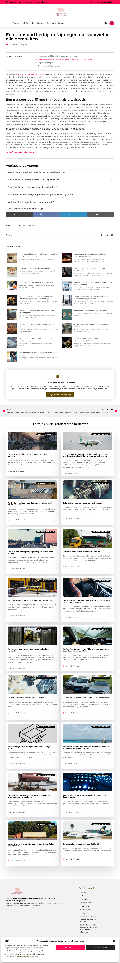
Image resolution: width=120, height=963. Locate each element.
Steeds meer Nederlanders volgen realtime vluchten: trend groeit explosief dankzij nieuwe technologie (86, 455)
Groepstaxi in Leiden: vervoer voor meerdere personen (27, 455)
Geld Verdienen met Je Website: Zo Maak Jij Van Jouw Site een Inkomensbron (88, 928)
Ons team (51, 23)
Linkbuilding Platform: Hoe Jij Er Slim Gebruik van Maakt (88, 919)
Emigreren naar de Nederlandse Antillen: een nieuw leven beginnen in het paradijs (86, 747)
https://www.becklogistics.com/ (20, 152)
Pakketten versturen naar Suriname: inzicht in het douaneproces (30, 504)
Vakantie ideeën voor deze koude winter (26, 698)
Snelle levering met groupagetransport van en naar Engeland (30, 553)
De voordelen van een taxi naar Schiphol (81, 844)
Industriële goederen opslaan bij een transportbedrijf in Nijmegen (65, 59)
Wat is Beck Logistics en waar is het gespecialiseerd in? (60, 172)
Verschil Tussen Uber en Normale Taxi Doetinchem (30, 600)
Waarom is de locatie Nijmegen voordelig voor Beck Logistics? (60, 194)
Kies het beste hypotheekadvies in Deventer (90, 310)
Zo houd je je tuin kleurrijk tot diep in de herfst (36, 282)
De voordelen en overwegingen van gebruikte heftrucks (28, 650)
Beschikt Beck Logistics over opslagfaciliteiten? (60, 187)
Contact (61, 23)
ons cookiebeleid (23, 956)
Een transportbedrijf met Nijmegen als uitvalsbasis (57, 56)
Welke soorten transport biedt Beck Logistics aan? (60, 180)
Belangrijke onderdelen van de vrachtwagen (82, 503)
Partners (17, 23)
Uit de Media (84, 906)
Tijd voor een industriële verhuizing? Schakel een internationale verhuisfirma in (29, 796)
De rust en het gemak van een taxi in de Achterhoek (86, 698)
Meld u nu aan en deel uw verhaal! (60, 383)
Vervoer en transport (18, 44)
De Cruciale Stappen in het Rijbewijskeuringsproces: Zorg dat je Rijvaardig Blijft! (86, 650)
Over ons (41, 23)
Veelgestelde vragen (44, 63)
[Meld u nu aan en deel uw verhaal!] (60, 375)
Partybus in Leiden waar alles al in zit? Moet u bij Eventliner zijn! (84, 796)
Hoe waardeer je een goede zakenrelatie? (35, 268)
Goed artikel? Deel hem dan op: (51, 66)
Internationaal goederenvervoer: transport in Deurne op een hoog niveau (86, 601)
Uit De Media (28, 23)
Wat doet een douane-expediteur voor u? (81, 552)
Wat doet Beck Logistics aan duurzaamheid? (60, 202)
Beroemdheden (85, 903)
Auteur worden (85, 910)
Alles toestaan (70, 947)
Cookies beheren (100, 947)
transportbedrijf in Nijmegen (31, 74)
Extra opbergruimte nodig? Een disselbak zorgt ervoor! (29, 747)
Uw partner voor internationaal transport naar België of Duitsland (31, 845)
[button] (114, 941)
